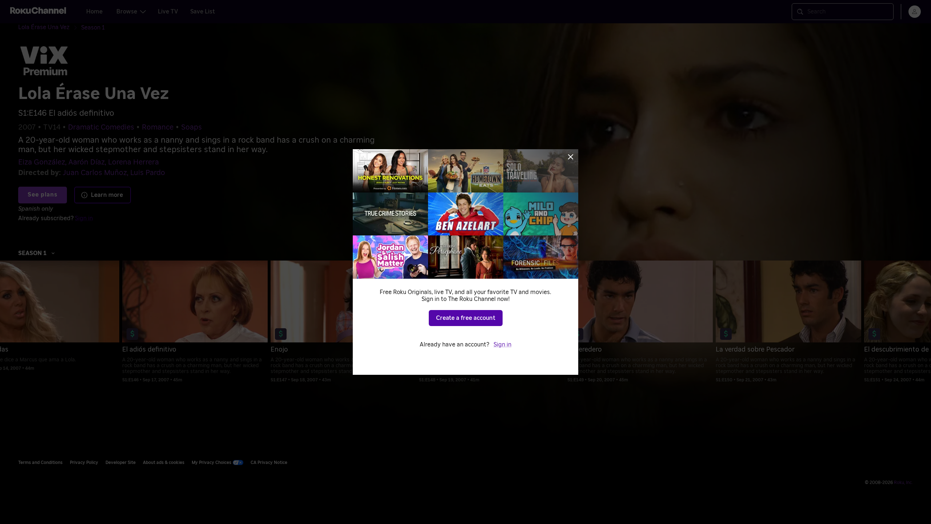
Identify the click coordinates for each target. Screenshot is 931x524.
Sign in (502, 345)
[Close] (570, 157)
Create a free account (465, 318)
